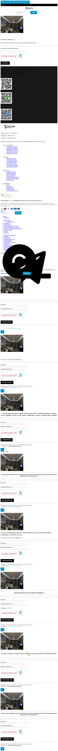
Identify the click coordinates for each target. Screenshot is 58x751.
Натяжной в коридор (12, 153)
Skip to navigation (7, 2)
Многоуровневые (11, 174)
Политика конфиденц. (12, 190)
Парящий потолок (11, 173)
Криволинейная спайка (13, 178)
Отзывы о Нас (10, 189)
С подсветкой (10, 221)
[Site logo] (29, 9)
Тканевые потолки (11, 162)
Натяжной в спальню (12, 148)
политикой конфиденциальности (15, 328)
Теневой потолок (11, 171)
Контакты (9, 186)
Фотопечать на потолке (13, 177)
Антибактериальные (12, 166)
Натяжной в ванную (12, 152)
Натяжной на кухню (12, 146)
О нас (8, 185)
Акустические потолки (13, 165)
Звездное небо (10, 180)
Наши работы (10, 187)
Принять (26, 273)
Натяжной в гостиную (12, 150)
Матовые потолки (11, 158)
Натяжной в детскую (12, 149)
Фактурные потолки (12, 164)
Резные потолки (11, 176)
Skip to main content (22, 2)
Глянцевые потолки (12, 159)
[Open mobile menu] (39, 12)
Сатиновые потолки (12, 161)
